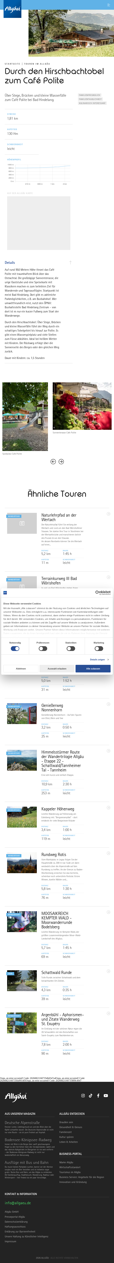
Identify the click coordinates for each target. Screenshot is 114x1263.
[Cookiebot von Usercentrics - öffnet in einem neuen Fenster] (98, 592)
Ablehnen (21, 668)
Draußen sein (66, 1122)
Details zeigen (97, 659)
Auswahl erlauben (57, 668)
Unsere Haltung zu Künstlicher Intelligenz (26, 1236)
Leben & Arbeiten (68, 1141)
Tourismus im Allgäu (70, 1172)
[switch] (43, 648)
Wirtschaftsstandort (69, 1167)
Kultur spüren (66, 1136)
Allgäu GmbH (12, 1211)
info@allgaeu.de (18, 1203)
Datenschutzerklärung (16, 1221)
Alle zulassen (93, 668)
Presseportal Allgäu (15, 1216)
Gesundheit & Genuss (70, 1127)
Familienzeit (65, 1132)
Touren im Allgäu (37, 64)
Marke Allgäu (66, 1162)
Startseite (12, 64)
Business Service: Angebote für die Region (81, 1177)
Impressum (10, 1241)
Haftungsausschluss (15, 1226)
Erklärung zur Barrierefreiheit (20, 1231)
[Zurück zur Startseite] (57, 9)
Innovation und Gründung (73, 1182)
